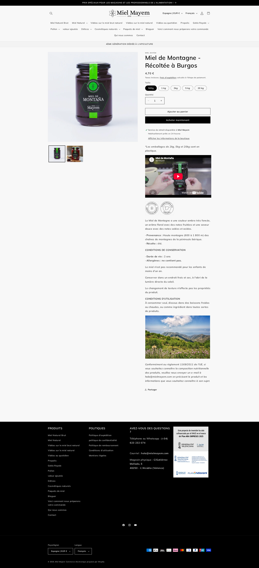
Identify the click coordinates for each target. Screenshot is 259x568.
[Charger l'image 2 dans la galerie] (75, 154)
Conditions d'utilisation (101, 450)
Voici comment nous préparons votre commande (64, 503)
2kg (176, 88)
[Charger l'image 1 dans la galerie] (57, 154)
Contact (52, 515)
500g (151, 88)
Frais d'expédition (168, 77)
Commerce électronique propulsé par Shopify (85, 562)
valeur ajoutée (55, 476)
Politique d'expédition (100, 435)
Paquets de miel (56, 491)
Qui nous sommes (57, 510)
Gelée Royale (54, 465)
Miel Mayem (60, 562)
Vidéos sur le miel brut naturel (64, 445)
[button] (51, 13)
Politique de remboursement (103, 445)
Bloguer (52, 496)
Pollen (51, 471)
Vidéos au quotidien (58, 455)
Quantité (149, 94)
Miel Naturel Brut (57, 435)
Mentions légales (98, 455)
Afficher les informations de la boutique (169, 138)
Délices (52, 481)
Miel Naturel (54, 440)
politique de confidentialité (103, 440)
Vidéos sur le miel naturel (61, 450)
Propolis (52, 460)
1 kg (163, 88)
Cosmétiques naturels (59, 486)
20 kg (201, 88)
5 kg (187, 88)
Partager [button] (152, 389)
